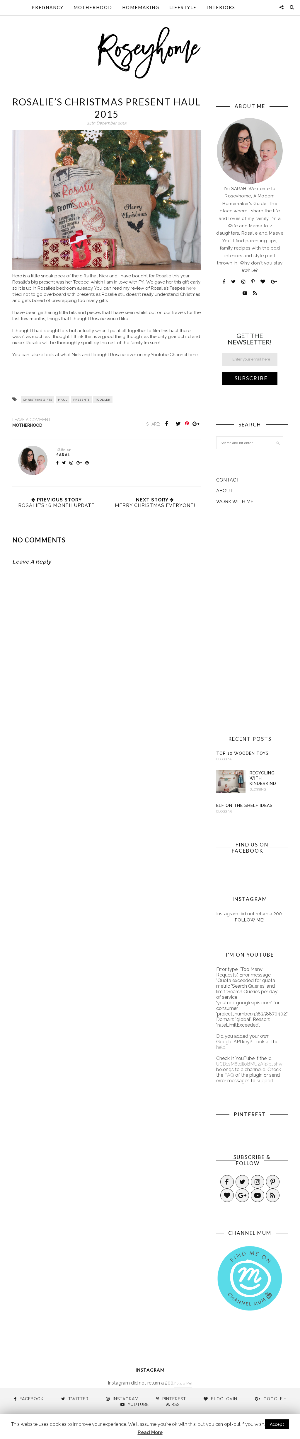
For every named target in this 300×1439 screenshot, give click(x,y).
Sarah (63, 455)
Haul (62, 399)
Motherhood (93, 7)
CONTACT (227, 480)
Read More (150, 1432)
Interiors (221, 7)
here (191, 288)
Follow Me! (250, 920)
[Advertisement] (249, 620)
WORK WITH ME (234, 501)
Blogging (224, 759)
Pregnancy (48, 7)
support (265, 1080)
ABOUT (224, 491)
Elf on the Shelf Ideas (244, 805)
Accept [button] (277, 1424)
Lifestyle (183, 7)
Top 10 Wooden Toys (242, 753)
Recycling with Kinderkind (263, 778)
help (221, 1047)
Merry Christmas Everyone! (155, 505)
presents (81, 399)
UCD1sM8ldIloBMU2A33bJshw (249, 1064)
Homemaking (140, 7)
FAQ (229, 1075)
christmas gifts (37, 399)
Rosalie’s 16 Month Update (56, 505)
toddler (103, 399)
